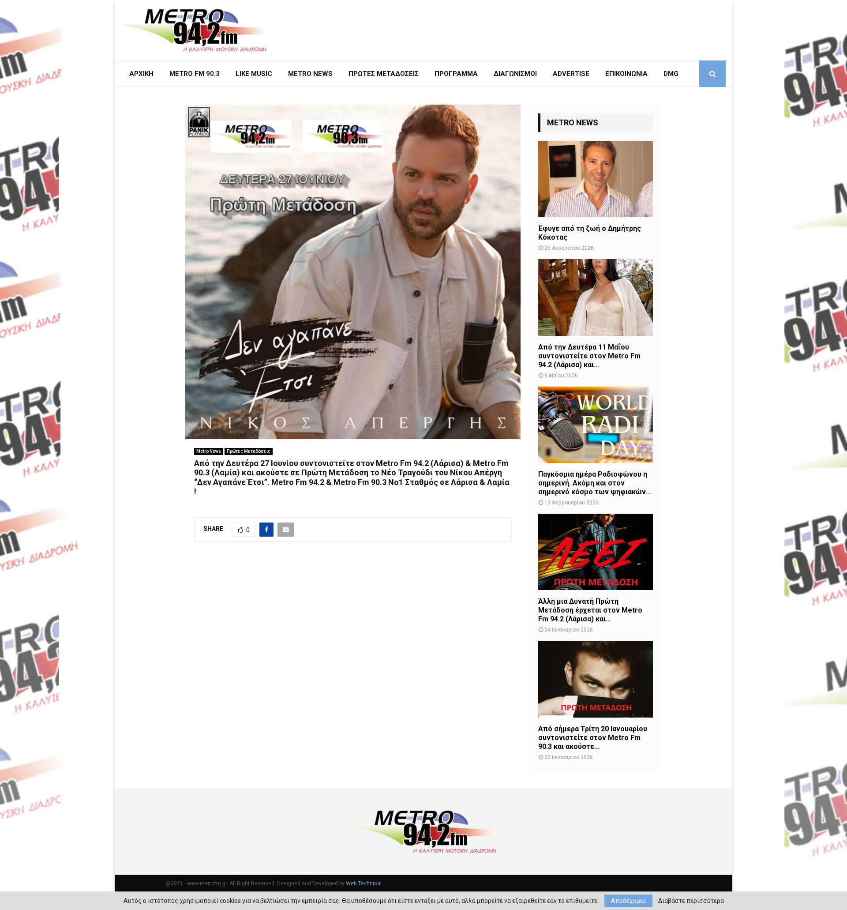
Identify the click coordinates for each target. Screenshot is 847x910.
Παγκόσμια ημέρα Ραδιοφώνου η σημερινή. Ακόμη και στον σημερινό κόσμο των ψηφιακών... (594, 483)
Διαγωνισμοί (515, 74)
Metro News (208, 451)
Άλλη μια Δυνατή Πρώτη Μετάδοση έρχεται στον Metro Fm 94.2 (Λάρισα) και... (590, 610)
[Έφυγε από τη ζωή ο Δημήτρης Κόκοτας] (595, 179)
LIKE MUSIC (254, 74)
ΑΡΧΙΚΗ (141, 74)
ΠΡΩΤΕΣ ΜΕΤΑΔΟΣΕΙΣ (384, 74)
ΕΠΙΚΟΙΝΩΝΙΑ (626, 74)
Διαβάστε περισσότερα (691, 901)
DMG (670, 74)
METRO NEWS (310, 74)
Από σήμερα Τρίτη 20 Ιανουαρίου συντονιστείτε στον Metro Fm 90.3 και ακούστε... (592, 738)
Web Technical (364, 883)
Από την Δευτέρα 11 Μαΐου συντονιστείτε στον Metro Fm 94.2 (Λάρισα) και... (589, 356)
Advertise (571, 74)
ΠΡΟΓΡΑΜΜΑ (456, 74)
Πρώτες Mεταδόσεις (248, 451)
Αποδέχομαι (628, 900)
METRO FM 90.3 (194, 74)
